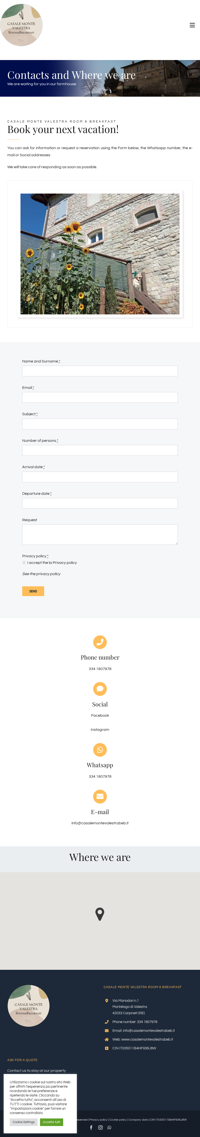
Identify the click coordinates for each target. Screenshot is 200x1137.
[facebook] (91, 1127)
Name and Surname (41, 361)
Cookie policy (118, 1119)
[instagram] (100, 1127)
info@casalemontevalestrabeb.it (100, 823)
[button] (99, 914)
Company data (138, 1119)
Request (29, 520)
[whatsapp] (109, 1127)
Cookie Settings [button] (24, 1122)
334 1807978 (100, 776)
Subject (30, 414)
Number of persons (40, 441)
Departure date (37, 494)
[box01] (100, 195)
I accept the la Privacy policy (52, 563)
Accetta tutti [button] (51, 1122)
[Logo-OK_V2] (21, 6)
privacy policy (48, 574)
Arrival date (33, 467)
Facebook (100, 715)
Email (28, 388)
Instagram (100, 730)
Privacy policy (98, 1119)
